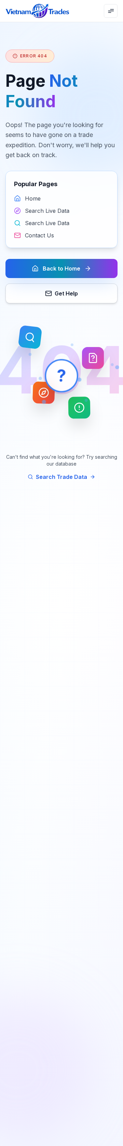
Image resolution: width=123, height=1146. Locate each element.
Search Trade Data (61, 476)
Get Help (66, 293)
